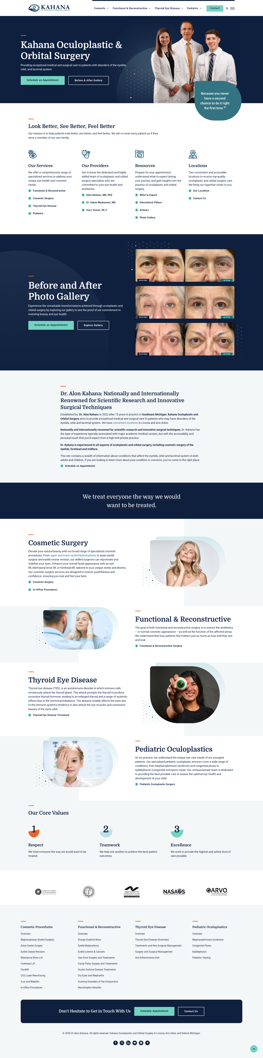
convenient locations (125, 422)
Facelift (25, 969)
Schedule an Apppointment (51, 325)
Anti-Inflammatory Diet (147, 957)
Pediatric (192, 8)
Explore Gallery (93, 325)
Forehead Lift (28, 963)
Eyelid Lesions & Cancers (91, 951)
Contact (215, 8)
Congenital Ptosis (201, 945)
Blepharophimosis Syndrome (207, 939)
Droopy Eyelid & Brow (89, 939)
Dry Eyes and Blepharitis (91, 975)
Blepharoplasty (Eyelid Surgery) (37, 939)
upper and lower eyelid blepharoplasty (73, 555)
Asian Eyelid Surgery (32, 945)
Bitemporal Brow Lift (32, 957)
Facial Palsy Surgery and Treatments (97, 963)
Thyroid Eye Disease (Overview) (152, 939)
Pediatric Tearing (201, 957)
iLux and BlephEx (30, 981)
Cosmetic (99, 8)
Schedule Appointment (154, 1011)
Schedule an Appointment (43, 80)
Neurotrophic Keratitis (89, 987)
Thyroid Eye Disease (167, 8)
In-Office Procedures (31, 987)
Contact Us (191, 1011)
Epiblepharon (199, 951)
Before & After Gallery (88, 80)
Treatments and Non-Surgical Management (158, 945)
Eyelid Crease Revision (33, 951)
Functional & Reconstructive (130, 8)
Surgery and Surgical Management (153, 951)
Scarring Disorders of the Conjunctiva (98, 981)
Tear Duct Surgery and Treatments (96, 957)
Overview (25, 933)
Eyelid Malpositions (88, 945)
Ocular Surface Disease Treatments (97, 969)
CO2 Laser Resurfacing (33, 975)
